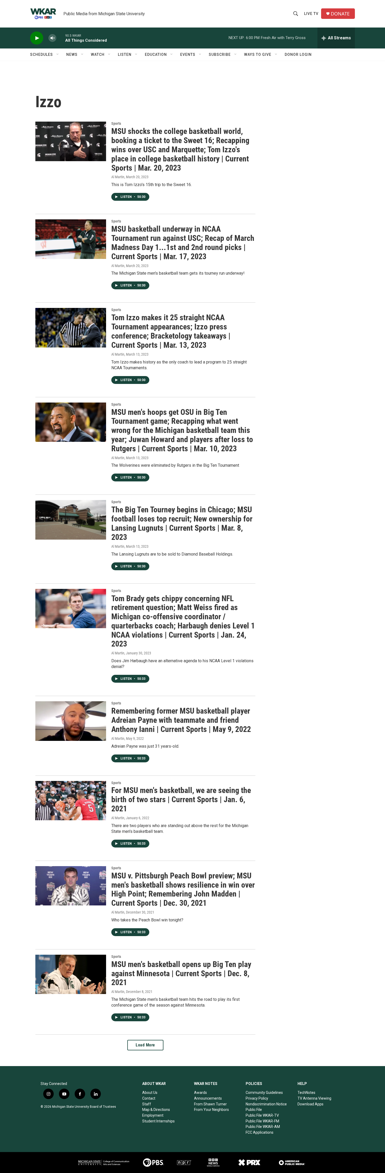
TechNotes (306, 1092)
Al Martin (117, 177)
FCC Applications (259, 1132)
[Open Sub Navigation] (58, 54)
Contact (148, 1098)
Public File (254, 1109)
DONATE (340, 14)
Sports (116, 123)
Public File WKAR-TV (262, 1115)
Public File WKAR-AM (263, 1127)
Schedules (41, 54)
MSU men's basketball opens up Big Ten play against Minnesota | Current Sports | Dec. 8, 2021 (181, 973)
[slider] (61, 38)
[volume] (52, 38)
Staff (146, 1104)
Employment (152, 1115)
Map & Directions (156, 1109)
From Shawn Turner (210, 1104)
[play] (36, 38)
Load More (145, 1044)
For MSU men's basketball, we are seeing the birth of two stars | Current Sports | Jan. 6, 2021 (181, 799)
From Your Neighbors (211, 1109)
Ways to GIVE (257, 54)
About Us (149, 1092)
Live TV (311, 14)
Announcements (208, 1098)
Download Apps (310, 1104)
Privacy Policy (257, 1098)
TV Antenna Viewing (314, 1098)
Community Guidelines (264, 1092)
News (72, 54)
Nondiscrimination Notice (266, 1104)
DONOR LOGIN (298, 54)
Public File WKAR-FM (262, 1121)
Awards (200, 1092)
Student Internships (158, 1121)
